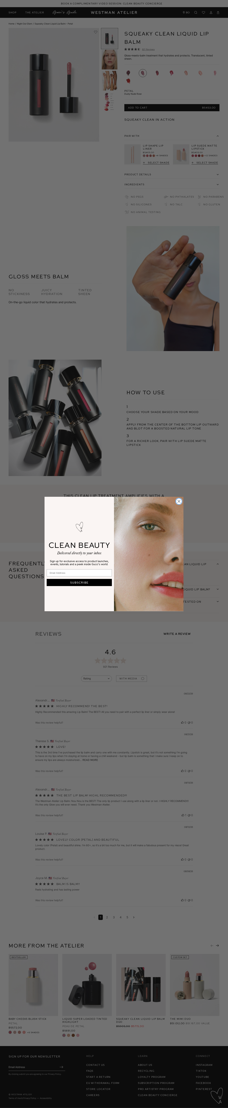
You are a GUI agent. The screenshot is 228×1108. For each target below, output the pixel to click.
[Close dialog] (179, 501)
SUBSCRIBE (79, 582)
